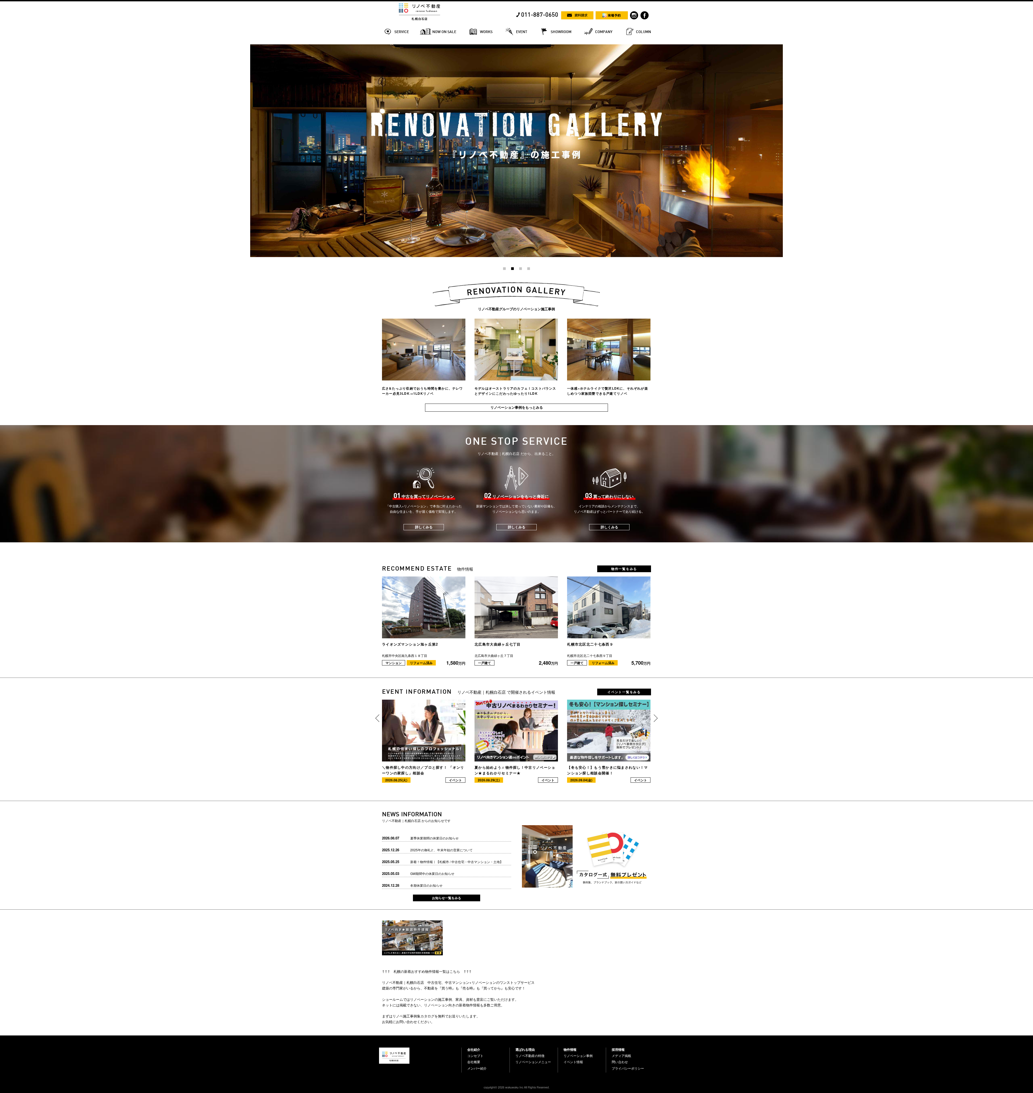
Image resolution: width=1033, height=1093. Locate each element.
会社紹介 (473, 1049)
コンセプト (475, 1055)
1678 (254, 46)
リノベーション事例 (578, 1055)
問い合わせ (620, 1061)
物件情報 (570, 1049)
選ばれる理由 (525, 1049)
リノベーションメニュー (533, 1061)
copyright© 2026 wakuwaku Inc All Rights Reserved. (517, 1087)
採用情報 (618, 1049)
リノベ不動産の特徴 (529, 1055)
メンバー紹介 (477, 1068)
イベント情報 (573, 1061)
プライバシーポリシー (628, 1068)
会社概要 (473, 1061)
